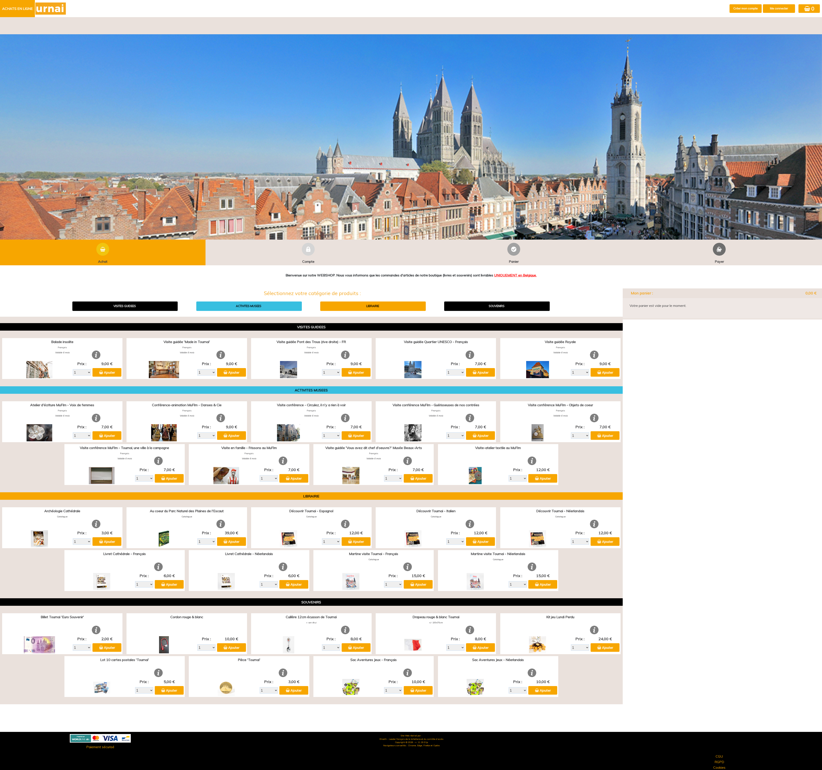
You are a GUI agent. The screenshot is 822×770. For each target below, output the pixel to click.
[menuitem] (17, 8)
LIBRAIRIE (372, 306)
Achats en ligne (17, 8)
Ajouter (109, 372)
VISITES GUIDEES (124, 306)
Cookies (719, 767)
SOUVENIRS (497, 306)
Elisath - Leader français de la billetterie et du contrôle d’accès (411, 739)
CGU (719, 756)
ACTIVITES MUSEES (248, 306)
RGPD (719, 762)
